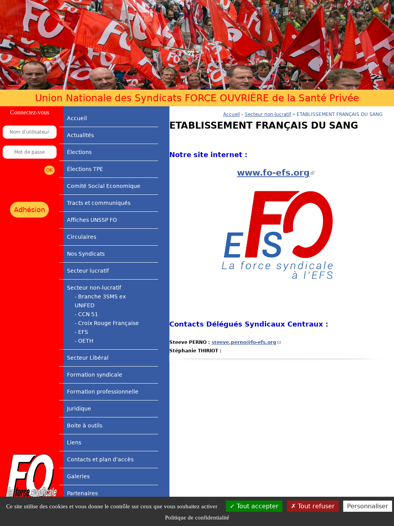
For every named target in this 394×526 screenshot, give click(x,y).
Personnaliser (367, 506)
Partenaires (82, 493)
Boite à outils (84, 425)
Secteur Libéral (88, 358)
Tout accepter (257, 506)
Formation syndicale (94, 375)
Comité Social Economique (103, 186)
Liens (74, 442)
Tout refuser (315, 506)
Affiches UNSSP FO (92, 220)
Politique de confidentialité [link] (197, 517)
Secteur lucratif (88, 271)
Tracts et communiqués (98, 203)
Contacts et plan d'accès (100, 459)
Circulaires (81, 237)
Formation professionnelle (103, 392)
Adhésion (29, 210)
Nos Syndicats (86, 254)
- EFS (81, 332)
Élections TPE (85, 169)
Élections (79, 152)
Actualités (80, 135)
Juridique (79, 408)
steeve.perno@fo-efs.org (246, 342)
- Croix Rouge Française (107, 323)
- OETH (84, 341)
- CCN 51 (86, 314)
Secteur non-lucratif (94, 288)
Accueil (77, 118)
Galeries (78, 476)
